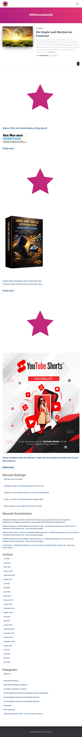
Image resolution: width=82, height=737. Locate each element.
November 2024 (9, 608)
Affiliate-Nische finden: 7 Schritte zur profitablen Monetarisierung (25, 532)
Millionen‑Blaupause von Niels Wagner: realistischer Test (22, 539)
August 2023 (8, 645)
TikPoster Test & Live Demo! (13, 479)
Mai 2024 (7, 621)
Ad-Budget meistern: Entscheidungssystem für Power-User (23, 486)
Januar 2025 (8, 604)
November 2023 (9, 633)
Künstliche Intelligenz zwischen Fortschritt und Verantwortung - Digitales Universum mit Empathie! (36, 520)
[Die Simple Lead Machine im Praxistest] (18, 36)
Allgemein (39, 28)
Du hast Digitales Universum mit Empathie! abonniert (22, 697)
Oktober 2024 (8, 612)
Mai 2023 (7, 658)
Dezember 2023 (9, 629)
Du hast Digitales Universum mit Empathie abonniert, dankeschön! (26, 693)
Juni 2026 (7, 563)
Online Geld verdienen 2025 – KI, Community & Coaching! (23, 714)
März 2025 (7, 596)
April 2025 (7, 592)
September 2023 (9, 641)
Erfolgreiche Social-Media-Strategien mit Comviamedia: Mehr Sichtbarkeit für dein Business (34, 522)
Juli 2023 (7, 650)
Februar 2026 (8, 571)
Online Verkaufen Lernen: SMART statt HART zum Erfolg (23, 506)
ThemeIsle (48, 732)
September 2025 (9, 575)
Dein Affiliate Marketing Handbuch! (15, 685)
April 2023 (7, 662)
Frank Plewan (7, 545)
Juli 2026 (7, 559)
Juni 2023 (7, 654)
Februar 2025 (8, 600)
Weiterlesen (51, 52)
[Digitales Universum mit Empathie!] (6, 3)
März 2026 (7, 567)
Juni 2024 (7, 617)
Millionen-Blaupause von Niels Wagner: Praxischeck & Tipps (23, 526)
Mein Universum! (9, 710)
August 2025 (8, 579)
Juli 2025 (7, 583)
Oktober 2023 (8, 637)
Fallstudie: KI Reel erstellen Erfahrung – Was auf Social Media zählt (26, 492)
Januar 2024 (8, 625)
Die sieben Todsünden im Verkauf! (15, 689)
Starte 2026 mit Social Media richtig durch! (25, 128)
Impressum (7, 705)
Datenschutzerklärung (11, 681)
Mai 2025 (7, 587)
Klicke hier (8, 148)
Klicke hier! (8, 290)
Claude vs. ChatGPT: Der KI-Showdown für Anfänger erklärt (23, 499)
